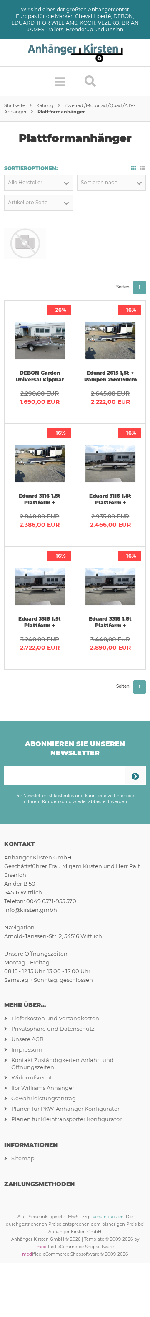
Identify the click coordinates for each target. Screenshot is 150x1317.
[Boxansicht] (133, 168)
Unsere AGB (27, 1039)
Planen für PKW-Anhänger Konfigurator (65, 1108)
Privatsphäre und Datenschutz (53, 1028)
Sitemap (23, 1158)
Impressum (26, 1049)
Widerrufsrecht (31, 1077)
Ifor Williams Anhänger (42, 1087)
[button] (38, 183)
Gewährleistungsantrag (43, 1098)
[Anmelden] (135, 775)
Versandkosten (108, 1216)
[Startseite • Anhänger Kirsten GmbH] (75, 48)
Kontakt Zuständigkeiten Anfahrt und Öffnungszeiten (62, 1063)
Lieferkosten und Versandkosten (55, 1018)
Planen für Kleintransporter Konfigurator (66, 1119)
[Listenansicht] (142, 168)
